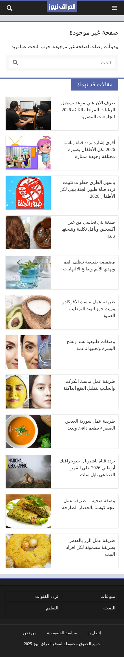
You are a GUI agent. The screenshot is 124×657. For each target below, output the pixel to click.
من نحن (30, 632)
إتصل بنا (94, 632)
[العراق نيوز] (62, 6)
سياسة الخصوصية (62, 632)
